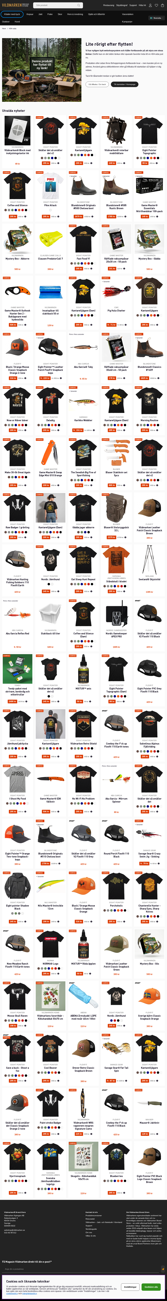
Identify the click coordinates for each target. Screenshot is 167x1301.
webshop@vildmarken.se (14, 1230)
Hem (4, 28)
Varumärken (127, 14)
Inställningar (130, 1287)
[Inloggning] (150, 5)
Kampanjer (127, 22)
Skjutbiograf (121, 5)
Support (133, 5)
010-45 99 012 (10, 1233)
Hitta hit (142, 5)
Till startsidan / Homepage (124, 84)
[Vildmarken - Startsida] (15, 5)
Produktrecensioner (94, 1215)
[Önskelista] (156, 5)
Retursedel (90, 1219)
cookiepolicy (12, 1293)
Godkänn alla (151, 1287)
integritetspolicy (29, 1293)
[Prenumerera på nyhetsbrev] (163, 1269)
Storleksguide (91, 1229)
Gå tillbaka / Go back (97, 84)
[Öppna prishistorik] (58, 163)
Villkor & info (91, 1236)
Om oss (89, 1232)
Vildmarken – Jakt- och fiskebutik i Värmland (104, 1222)
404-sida (12, 28)
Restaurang (108, 5)
